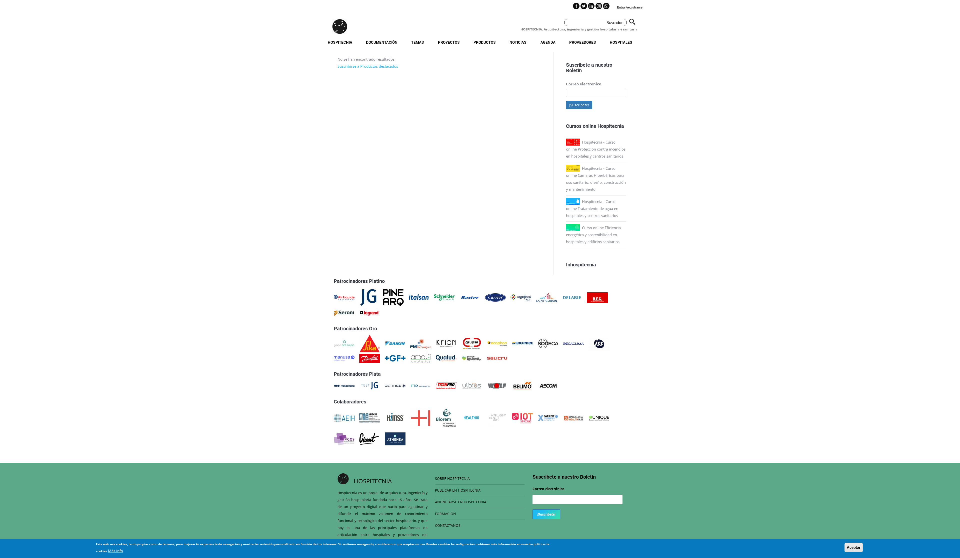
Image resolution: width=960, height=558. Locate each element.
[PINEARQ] (393, 297)
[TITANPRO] (446, 385)
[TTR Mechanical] (420, 385)
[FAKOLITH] (471, 357)
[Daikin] (395, 343)
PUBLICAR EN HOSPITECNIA (457, 490)
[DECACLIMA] (573, 343)
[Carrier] (495, 297)
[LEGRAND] (369, 312)
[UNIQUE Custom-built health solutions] (598, 417)
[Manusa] (344, 357)
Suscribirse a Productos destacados (368, 66)
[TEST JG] (369, 385)
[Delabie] (572, 297)
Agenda (548, 42)
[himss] (395, 417)
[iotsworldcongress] (522, 417)
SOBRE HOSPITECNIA (452, 478)
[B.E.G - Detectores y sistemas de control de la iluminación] (597, 297)
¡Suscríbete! (579, 105)
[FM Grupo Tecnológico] (420, 343)
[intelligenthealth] (496, 417)
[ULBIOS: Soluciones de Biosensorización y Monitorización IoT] (471, 385)
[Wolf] (497, 385)
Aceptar (853, 547)
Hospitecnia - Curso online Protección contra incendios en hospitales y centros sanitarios (596, 149)
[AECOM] (548, 385)
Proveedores (582, 42)
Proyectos (449, 42)
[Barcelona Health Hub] (573, 417)
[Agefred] (520, 297)
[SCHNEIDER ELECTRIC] (444, 297)
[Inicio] (339, 26)
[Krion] (446, 343)
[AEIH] (344, 417)
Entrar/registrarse (629, 7)
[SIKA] (369, 343)
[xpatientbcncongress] (548, 417)
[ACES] (344, 438)
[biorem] (446, 417)
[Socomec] (522, 343)
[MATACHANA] (344, 385)
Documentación (382, 42)
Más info (115, 550)
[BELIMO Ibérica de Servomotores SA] (522, 385)
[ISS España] (599, 343)
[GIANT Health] (369, 438)
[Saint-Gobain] (546, 297)
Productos (485, 42)
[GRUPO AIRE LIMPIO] (344, 343)
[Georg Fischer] (395, 357)
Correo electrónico (583, 83)
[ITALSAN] (418, 297)
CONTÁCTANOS (447, 525)
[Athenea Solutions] (395, 438)
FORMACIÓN (445, 513)
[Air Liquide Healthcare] (344, 297)
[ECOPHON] (497, 343)
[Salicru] (497, 357)
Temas (417, 42)
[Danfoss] (369, 357)
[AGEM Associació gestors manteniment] (369, 417)
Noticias (518, 42)
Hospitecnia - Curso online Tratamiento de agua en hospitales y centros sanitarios (592, 208)
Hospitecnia (340, 42)
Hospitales (621, 42)
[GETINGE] (395, 385)
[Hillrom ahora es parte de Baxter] (470, 297)
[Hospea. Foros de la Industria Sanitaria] (420, 417)
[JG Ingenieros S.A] (368, 297)
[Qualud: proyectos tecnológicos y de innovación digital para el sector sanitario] (446, 357)
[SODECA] (548, 343)
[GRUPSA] (471, 343)
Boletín (574, 70)
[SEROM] (344, 312)
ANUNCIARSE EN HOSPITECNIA (460, 502)
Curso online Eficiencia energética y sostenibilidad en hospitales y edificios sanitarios (593, 234)
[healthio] (471, 417)
